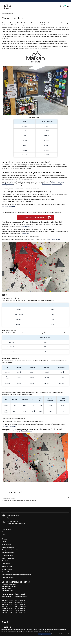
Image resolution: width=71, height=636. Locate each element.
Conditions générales (8, 547)
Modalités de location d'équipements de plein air (16, 575)
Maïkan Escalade (7, 566)
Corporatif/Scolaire (26, 226)
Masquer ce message (44, 634)
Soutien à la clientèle (8, 558)
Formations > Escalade (8, 207)
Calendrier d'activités (8, 577)
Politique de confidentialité (10, 550)
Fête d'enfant (25, 234)
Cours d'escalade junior (53, 240)
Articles (4, 535)
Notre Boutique (6, 544)
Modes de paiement (8, 553)
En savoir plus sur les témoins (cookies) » (60, 634)
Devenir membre (7, 569)
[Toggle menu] (67, 6)
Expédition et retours (8, 555)
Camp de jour (6, 564)
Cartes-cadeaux (6, 532)
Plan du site (5, 561)
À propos (4, 542)
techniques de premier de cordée (52, 184)
